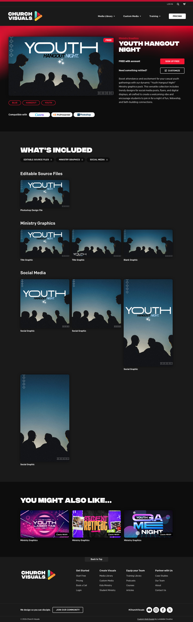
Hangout (31, 102)
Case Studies (161, 576)
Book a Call (81, 585)
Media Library (105, 16)
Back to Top (96, 559)
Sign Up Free (172, 61)
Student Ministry (107, 590)
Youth (48, 102)
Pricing (177, 16)
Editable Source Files (36, 159)
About (158, 585)
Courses (130, 585)
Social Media (97, 159)
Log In (170, 4)
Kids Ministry (106, 585)
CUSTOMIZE (174, 70)
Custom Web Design (145, 619)
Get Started (82, 570)
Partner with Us (164, 570)
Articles (130, 590)
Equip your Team (135, 570)
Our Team (160, 580)
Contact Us (160, 590)
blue (14, 102)
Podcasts (130, 580)
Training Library (133, 576)
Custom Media (131, 16)
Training (153, 16)
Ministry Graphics (129, 38)
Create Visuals (108, 570)
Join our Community (68, 610)
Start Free (81, 576)
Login (79, 590)
